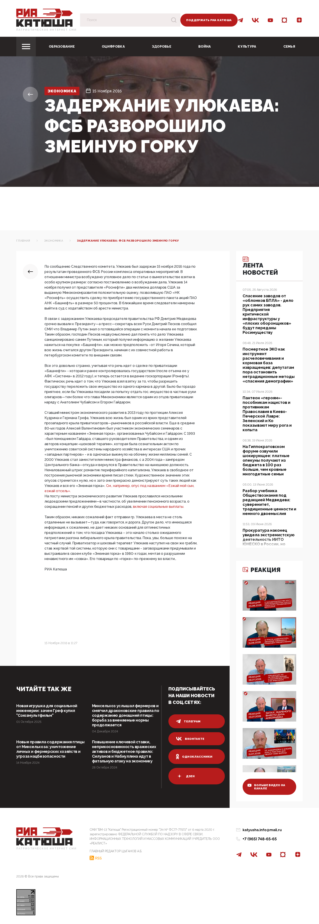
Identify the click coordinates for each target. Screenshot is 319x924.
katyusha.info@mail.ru (262, 830)
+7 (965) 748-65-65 (260, 839)
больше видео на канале (269, 787)
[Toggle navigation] (26, 46)
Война (204, 46)
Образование (62, 46)
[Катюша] (44, 17)
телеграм (192, 721)
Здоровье (161, 46)
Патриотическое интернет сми (46, 29)
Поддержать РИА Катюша (209, 20)
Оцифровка (113, 46)
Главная (23, 240)
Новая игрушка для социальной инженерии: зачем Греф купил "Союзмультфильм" (46, 710)
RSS (98, 858)
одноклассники (197, 756)
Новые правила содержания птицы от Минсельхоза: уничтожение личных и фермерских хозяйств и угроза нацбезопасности (50, 749)
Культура (247, 46)
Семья (289, 46)
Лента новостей (260, 269)
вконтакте (194, 738)
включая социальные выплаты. (158, 507)
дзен (190, 776)
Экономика (62, 91)
